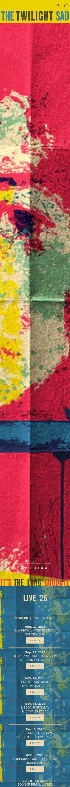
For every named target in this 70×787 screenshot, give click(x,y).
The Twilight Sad (35, 685)
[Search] (58, 5)
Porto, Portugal (35, 681)
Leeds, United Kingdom (35, 733)
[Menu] (4, 5)
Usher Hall (35, 762)
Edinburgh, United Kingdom (35, 758)
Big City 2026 (35, 634)
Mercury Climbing (35, 660)
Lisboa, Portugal (35, 707)
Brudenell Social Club (35, 737)
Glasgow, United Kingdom (35, 630)
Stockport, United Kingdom (35, 656)
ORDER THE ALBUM (35, 568)
